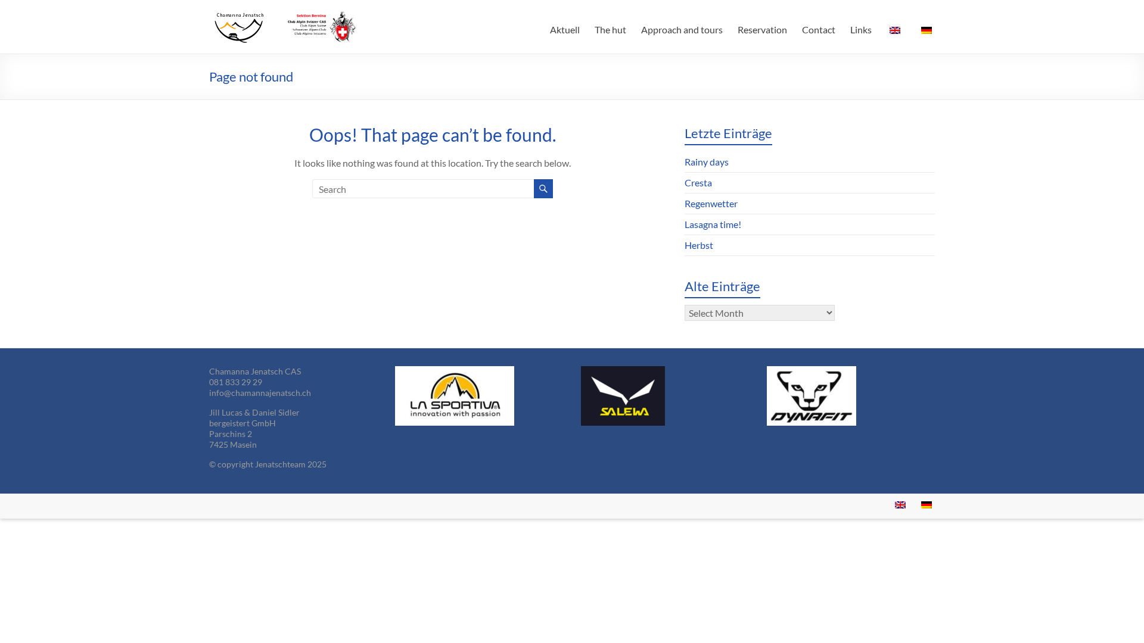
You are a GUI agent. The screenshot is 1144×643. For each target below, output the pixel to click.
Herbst (699, 245)
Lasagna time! (713, 224)
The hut (610, 29)
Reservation (762, 29)
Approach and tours (682, 29)
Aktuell (565, 29)
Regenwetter (711, 203)
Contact (818, 29)
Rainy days (707, 161)
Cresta (698, 182)
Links (861, 29)
